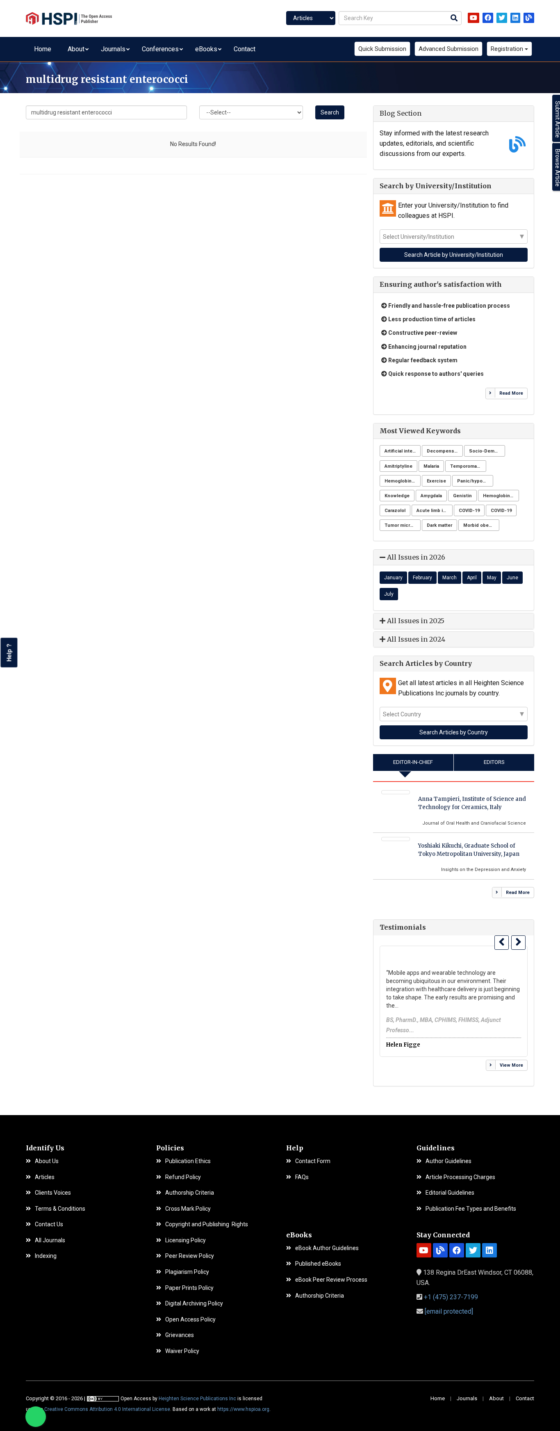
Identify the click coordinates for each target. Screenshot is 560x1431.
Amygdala (431, 495)
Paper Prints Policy (189, 1288)
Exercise (436, 481)
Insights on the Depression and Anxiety (483, 869)
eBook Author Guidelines (327, 1248)
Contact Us (49, 1224)
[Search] (454, 19)
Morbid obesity (480, 525)
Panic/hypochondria (475, 481)
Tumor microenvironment (403, 525)
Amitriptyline (398, 466)
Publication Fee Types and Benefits (471, 1209)
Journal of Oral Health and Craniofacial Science (474, 823)
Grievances (179, 1335)
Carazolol (395, 510)
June (512, 578)
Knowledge (397, 495)
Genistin (462, 495)
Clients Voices (53, 1193)
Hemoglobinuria (402, 481)
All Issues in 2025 (414, 621)
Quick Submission (382, 49)
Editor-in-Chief (413, 762)
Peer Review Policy (189, 1256)
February (422, 578)
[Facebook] (488, 18)
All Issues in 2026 (415, 557)
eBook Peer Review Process (331, 1279)
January (393, 578)
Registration (508, 49)
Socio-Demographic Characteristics (487, 451)
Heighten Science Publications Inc (197, 1398)
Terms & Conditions (60, 1209)
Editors (494, 762)
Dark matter (439, 525)
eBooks (206, 49)
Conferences (160, 49)
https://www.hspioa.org (243, 1409)
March (449, 578)
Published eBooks (318, 1263)
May (491, 578)
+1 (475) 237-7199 (451, 1297)
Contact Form (312, 1161)
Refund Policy (183, 1177)
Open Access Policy (190, 1319)
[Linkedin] (515, 18)
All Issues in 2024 (415, 639)
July (389, 594)
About (76, 49)
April (472, 578)
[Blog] (529, 18)
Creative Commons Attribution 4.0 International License (107, 1409)
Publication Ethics (188, 1161)
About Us (47, 1161)
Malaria (431, 466)
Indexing (46, 1256)
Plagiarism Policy (187, 1272)
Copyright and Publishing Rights (206, 1224)
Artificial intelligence (403, 451)
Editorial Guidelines (450, 1193)
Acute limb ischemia (435, 510)
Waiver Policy (182, 1351)
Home (42, 49)
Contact (244, 49)
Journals (113, 49)
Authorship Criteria (189, 1193)
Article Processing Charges (460, 1177)
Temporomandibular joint (468, 466)
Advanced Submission (448, 49)
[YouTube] (473, 18)
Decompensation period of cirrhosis (445, 451)
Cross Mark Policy (188, 1209)
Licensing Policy (185, 1240)
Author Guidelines (448, 1161)
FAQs (302, 1177)
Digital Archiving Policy (194, 1303)
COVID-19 (469, 510)
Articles (45, 1177)
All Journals (50, 1240)
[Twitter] (501, 18)
